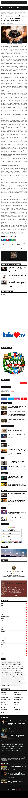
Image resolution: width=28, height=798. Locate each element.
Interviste (14, 614)
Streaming (14, 638)
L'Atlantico (16, 704)
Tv (14, 644)
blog (7, 236)
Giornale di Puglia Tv (5, 701)
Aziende (10, 664)
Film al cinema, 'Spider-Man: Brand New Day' (16, 444)
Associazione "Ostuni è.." (19, 692)
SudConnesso (17, 711)
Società (12, 679)
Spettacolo (14, 633)
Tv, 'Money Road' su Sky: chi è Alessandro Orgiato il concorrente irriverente (17, 420)
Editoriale (4, 668)
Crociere (14, 607)
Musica (14, 620)
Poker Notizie (4, 709)
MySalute (16, 707)
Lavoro (3, 674)
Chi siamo (14, 787)
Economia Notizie (4, 697)
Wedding (22, 683)
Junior (11, 672)
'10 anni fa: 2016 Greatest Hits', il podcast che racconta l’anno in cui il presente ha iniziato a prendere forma (17, 512)
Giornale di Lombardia (5, 699)
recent (10, 236)
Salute (8, 12)
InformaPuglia (17, 701)
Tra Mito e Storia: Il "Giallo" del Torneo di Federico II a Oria (17, 435)
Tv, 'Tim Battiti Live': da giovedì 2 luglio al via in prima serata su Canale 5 (17, 467)
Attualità (18, 662)
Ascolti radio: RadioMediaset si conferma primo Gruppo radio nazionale (17, 518)
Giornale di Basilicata (18, 697)
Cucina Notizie (4, 695)
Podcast (14, 623)
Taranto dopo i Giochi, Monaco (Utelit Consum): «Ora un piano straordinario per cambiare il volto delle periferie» (16, 735)
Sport (14, 635)
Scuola (8, 679)
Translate (12, 391)
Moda (14, 618)
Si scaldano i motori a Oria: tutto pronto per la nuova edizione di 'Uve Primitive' (17, 276)
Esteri (13, 668)
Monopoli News (17, 706)
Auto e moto (4, 664)
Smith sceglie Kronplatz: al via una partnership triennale (15, 729)
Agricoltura (4, 662)
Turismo (14, 642)
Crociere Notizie (17, 694)
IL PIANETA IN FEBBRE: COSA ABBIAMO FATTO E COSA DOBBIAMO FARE (16, 429)
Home (9, 787)
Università (17, 683)
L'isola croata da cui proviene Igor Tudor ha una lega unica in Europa (17, 407)
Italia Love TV (14, 8)
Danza (13, 666)
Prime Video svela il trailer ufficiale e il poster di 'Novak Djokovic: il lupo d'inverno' (16, 477)
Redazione (3, 23)
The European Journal (5, 712)
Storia (3, 681)
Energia (8, 668)
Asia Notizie (3, 692)
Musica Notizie (4, 707)
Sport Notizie (4, 711)
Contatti (19, 787)
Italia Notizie (16, 702)
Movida (22, 674)
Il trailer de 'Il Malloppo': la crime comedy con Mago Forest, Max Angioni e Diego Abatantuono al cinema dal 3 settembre (17, 484)
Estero (17, 668)
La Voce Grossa (4, 704)
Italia (20, 670)
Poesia (14, 625)
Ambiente (10, 662)
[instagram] (17, 399)
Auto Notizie (3, 694)
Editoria (22, 666)
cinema (14, 646)
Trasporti (4, 683)
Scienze (14, 631)
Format (21, 668)
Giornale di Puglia (18, 699)
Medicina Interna (4, 706)
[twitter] (11, 399)
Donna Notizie (17, 695)
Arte (14, 603)
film (14, 651)
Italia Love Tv (4, 702)
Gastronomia (14, 612)
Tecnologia (18, 681)
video (14, 655)
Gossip (10, 670)
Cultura (14, 610)
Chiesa (14, 605)
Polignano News (17, 709)
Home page (3, 12)
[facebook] (4, 399)
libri (14, 653)
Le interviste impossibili (11, 674)
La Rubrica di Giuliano (14, 616)
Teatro (14, 640)
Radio (14, 627)
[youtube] (24, 399)
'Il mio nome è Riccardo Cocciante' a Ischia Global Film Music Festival (16, 462)
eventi (14, 648)
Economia (18, 666)
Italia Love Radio (5, 672)
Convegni (19, 664)
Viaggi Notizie (17, 712)
